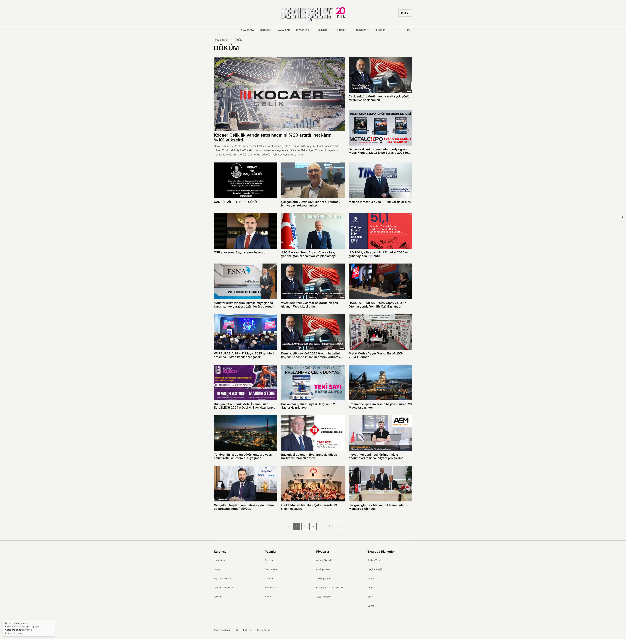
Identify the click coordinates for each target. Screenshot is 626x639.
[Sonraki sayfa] (337, 526)
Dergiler (265, 30)
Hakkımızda (219, 560)
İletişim (380, 30)
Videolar (269, 596)
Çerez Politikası (265, 630)
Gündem (361, 30)
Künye (217, 569)
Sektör (323, 30)
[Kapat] (48, 628)
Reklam (405, 13)
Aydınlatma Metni (222, 630)
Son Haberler (271, 569)
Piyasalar (302, 30)
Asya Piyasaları (323, 596)
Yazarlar (284, 30)
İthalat (370, 596)
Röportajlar (270, 587)
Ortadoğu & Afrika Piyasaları (330, 587)
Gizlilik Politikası (244, 630)
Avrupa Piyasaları (324, 560)
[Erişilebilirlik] (622, 217)
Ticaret (342, 30)
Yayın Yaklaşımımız (223, 578)
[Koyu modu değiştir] (408, 30)
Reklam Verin (373, 560)
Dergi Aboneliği (375, 569)
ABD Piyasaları (323, 578)
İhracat (370, 587)
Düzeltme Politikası (223, 587)
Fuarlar (370, 578)
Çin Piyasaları (323, 569)
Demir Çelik (221, 40)
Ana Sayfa (247, 30)
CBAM (370, 605)
